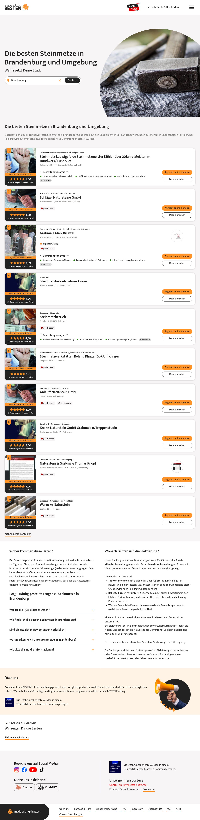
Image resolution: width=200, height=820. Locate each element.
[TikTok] (41, 769)
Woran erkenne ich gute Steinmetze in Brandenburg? (51, 640)
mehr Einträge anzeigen (18, 534)
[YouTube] (33, 769)
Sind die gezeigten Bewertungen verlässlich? (51, 630)
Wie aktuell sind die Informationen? (51, 650)
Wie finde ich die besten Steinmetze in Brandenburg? (51, 620)
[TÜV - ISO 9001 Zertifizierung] (9, 702)
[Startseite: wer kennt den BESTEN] (17, 7)
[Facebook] (24, 769)
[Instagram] (16, 769)
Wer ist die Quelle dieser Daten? (51, 610)
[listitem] (17, 738)
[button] (177, 172)
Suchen (72, 80)
